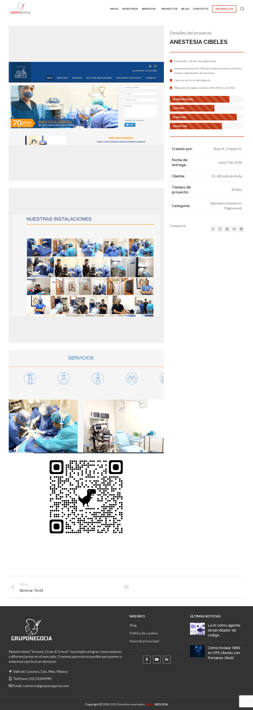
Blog (133, 625)
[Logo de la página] (20, 8)
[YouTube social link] (157, 660)
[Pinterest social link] (227, 229)
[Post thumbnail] (197, 631)
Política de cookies (143, 633)
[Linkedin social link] (234, 229)
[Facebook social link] (213, 229)
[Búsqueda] (242, 9)
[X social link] (220, 229)
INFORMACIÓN (224, 8)
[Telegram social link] (241, 229)
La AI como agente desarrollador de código (224, 630)
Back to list (126, 587)
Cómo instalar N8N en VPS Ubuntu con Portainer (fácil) (224, 653)
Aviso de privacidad (144, 641)
